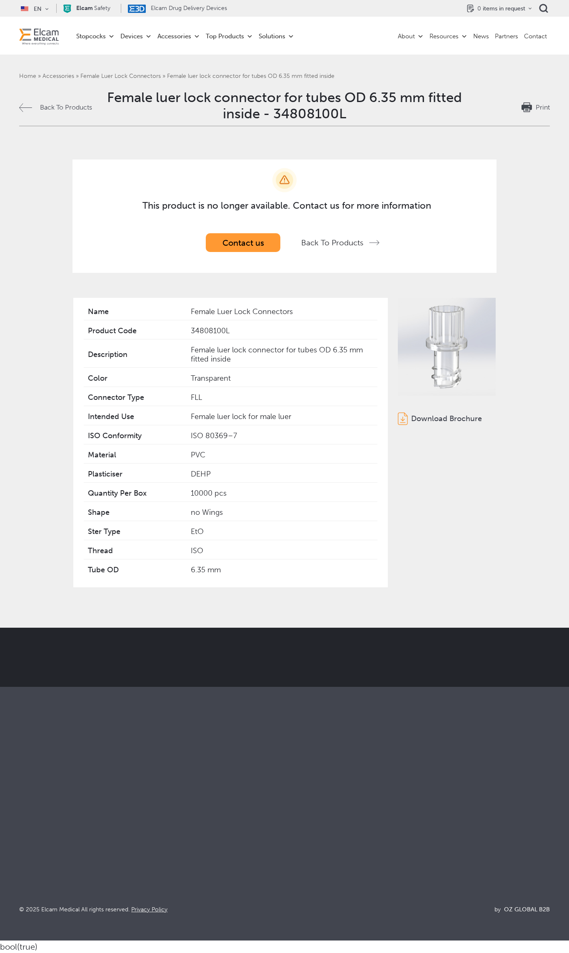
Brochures (432, 821)
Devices (131, 36)
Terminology (436, 844)
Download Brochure (446, 418)
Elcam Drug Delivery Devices (188, 8)
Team (292, 866)
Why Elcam (301, 821)
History (295, 889)
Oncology (167, 855)
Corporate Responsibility (321, 844)
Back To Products (66, 107)
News (481, 36)
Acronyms (432, 855)
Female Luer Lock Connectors (120, 76)
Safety (93, 8)
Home (27, 76)
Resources (444, 36)
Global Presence (309, 855)
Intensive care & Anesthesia (193, 821)
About (406, 36)
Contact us (243, 243)
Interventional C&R (180, 844)
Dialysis (163, 832)
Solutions (272, 36)
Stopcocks (91, 36)
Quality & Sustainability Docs (459, 832)
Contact (535, 36)
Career (294, 877)
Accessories (174, 36)
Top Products (225, 36)
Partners (506, 36)
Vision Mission (305, 832)
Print (543, 107)
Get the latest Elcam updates (164, 699)
